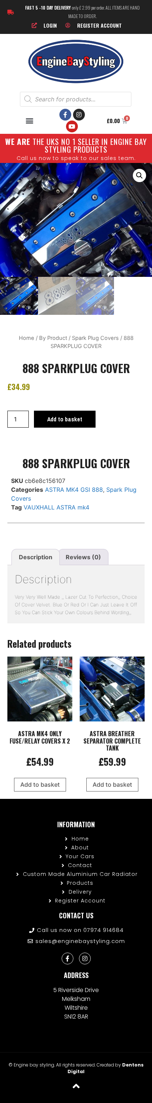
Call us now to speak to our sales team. (76, 158)
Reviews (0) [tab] (83, 557)
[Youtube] (72, 126)
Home (26, 338)
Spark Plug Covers (95, 338)
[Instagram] (79, 115)
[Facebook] (67, 958)
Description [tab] (35, 557)
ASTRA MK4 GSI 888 (74, 489)
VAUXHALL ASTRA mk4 (56, 507)
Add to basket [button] (40, 784)
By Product (53, 338)
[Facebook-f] (65, 115)
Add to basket (64, 419)
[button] (30, 121)
